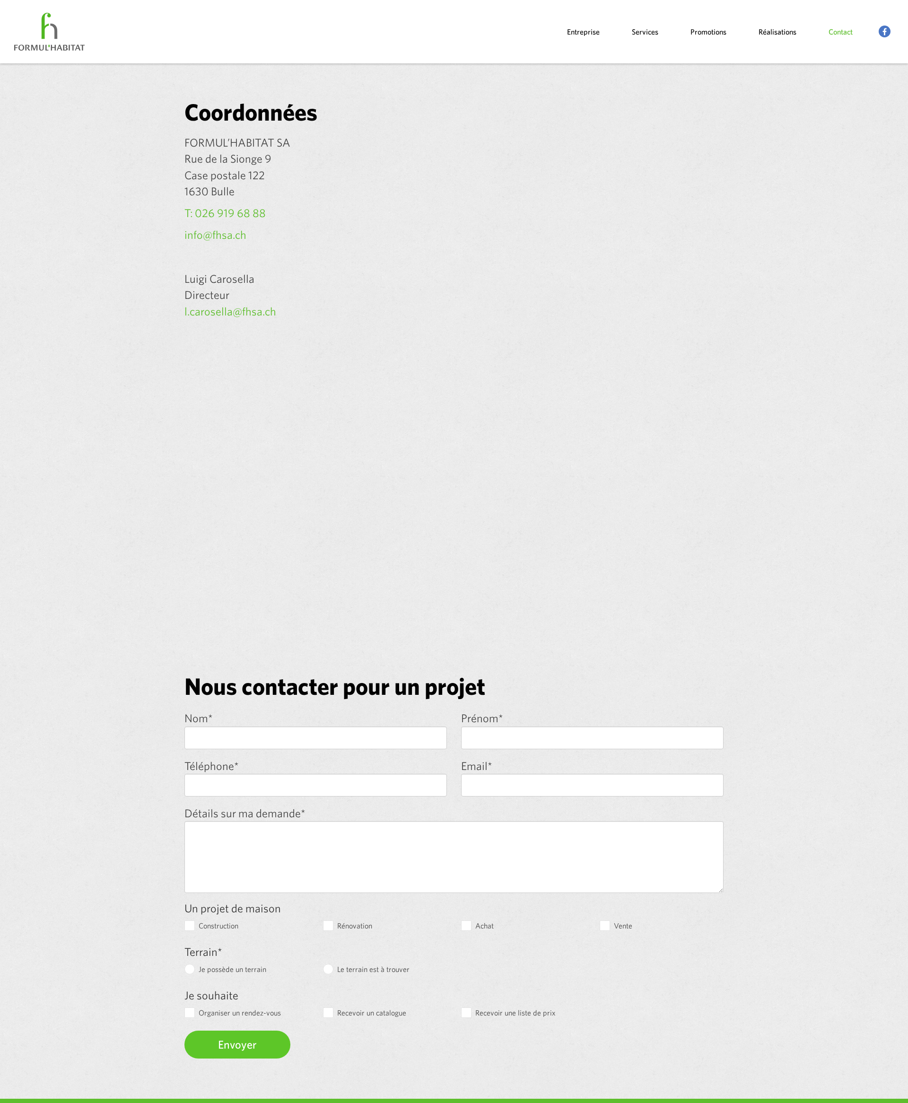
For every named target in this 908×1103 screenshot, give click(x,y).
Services (645, 31)
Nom (198, 718)
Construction (218, 925)
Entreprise (583, 31)
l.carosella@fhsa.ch (230, 311)
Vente (623, 925)
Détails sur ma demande (245, 813)
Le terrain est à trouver (373, 969)
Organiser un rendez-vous (240, 1012)
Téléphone (211, 766)
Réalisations (777, 31)
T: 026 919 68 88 (225, 212)
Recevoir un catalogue (371, 1012)
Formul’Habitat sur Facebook (885, 32)
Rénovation (354, 925)
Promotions (708, 31)
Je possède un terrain (232, 969)
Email (476, 766)
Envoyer (237, 1044)
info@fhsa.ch (215, 234)
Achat (484, 925)
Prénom (482, 718)
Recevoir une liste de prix (515, 1012)
